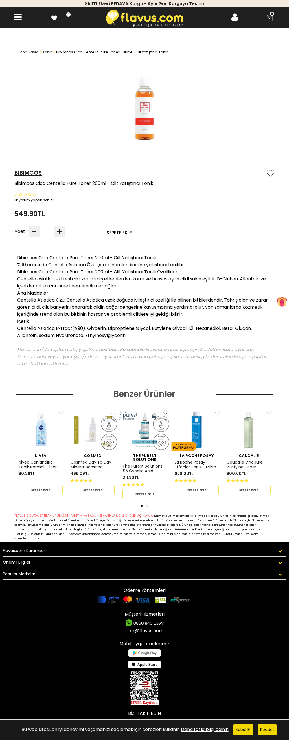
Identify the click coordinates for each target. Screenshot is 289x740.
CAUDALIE (249, 456)
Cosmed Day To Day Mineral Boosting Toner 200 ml (91, 464)
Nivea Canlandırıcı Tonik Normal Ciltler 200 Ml (38, 464)
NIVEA (40, 456)
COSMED (93, 456)
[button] (25, 194)
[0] (54, 17)
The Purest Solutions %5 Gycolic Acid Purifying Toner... (142, 468)
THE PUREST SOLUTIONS (144, 458)
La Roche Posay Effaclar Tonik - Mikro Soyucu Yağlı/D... (195, 464)
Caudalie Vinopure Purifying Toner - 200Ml (245, 464)
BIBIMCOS (28, 173)
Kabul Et (243, 729)
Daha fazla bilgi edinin (205, 729)
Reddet (267, 729)
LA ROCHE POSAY (197, 456)
